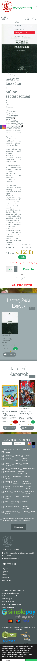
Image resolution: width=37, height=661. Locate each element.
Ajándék (18, 26)
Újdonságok (19, 29)
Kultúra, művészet (16, 482)
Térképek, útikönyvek (25, 507)
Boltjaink (5, 569)
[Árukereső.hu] (9, 635)
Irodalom (27, 477)
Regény (17, 497)
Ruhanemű (25, 497)
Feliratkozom (18, 527)
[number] (10, 269)
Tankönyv (24, 501)
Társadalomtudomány (12, 506)
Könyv (17, 22)
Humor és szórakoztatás (22, 472)
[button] (7, 18)
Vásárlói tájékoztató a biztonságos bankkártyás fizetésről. (18, 628)
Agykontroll (8, 455)
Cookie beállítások (8, 607)
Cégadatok (5, 577)
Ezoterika (26, 463)
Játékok (7, 481)
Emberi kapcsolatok (8, 464)
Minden (7, 452)
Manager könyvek (7, 487)
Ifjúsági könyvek (7, 477)
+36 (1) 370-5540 (9, 556)
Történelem (24, 511)
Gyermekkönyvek (29, 468)
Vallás (33, 511)
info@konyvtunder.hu (11, 559)
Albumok (27, 455)
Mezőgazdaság (18, 486)
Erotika (17, 463)
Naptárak (8, 491)
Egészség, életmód (25, 459)
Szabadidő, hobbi (14, 502)
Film (6, 468)
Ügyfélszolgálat (7, 599)
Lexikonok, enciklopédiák (26, 482)
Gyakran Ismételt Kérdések (11, 604)
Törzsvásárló (20, 51)
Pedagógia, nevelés (8, 497)
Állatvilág (8, 458)
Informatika (17, 477)
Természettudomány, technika (11, 512)
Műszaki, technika (29, 487)
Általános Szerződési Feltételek (13, 590)
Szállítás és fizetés (22, 43)
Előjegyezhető (20, 36)
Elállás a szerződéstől (9, 596)
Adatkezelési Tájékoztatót (22, 520)
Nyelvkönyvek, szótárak (30, 492)
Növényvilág (18, 491)
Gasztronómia (15, 468)
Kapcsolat (19, 47)
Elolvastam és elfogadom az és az (18, 519)
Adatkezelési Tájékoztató (10, 593)
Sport (6, 501)
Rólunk (4, 574)
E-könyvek (16, 459)
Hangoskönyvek (10, 472)
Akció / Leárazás (21, 33)
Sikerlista (19, 40)
